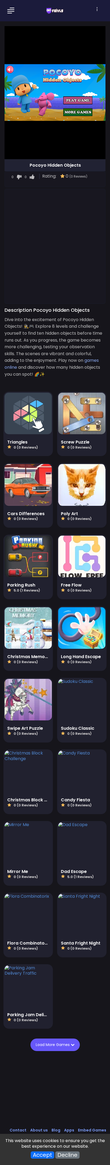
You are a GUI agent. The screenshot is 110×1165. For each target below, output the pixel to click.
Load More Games (53, 1044)
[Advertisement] (55, 246)
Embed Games (92, 1130)
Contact (18, 1130)
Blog (56, 1130)
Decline (67, 1155)
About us (39, 1130)
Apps (69, 1130)
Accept (42, 1155)
